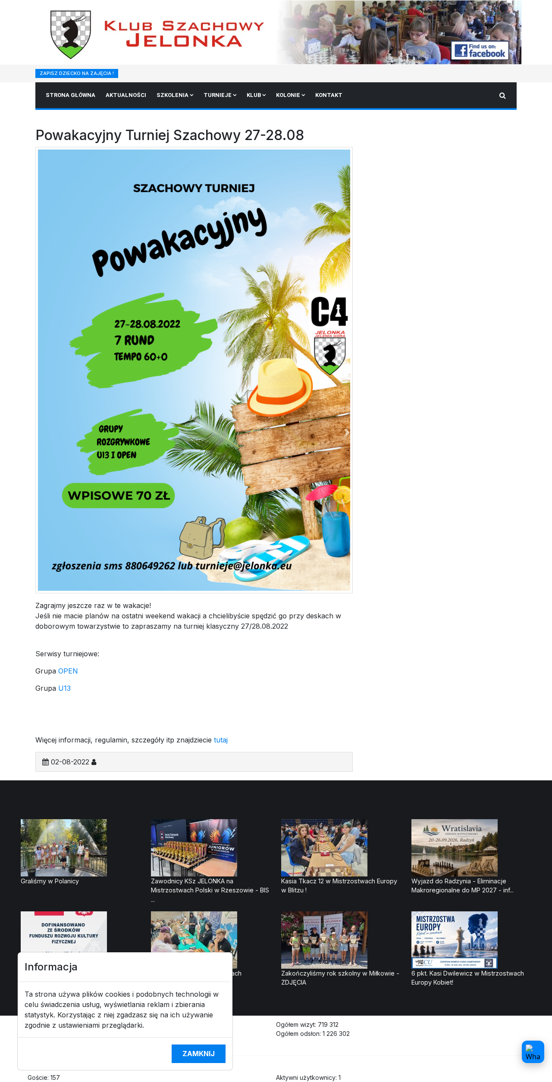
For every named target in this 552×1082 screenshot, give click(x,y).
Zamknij (198, 1053)
